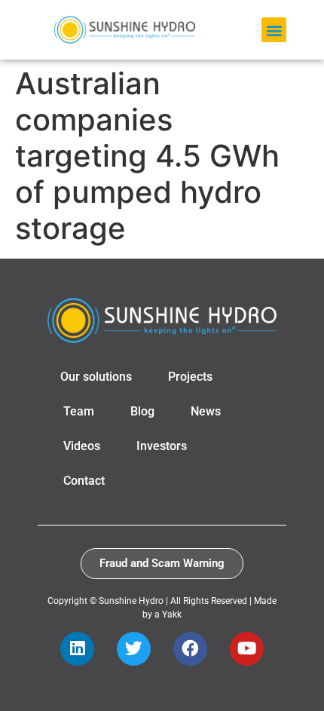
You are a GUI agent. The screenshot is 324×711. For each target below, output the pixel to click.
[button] (273, 29)
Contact (84, 480)
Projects (190, 376)
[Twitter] (134, 649)
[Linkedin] (77, 649)
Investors (161, 446)
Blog (142, 411)
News (206, 411)
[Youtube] (247, 649)
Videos (81, 446)
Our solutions (96, 376)
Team (78, 411)
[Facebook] (190, 649)
